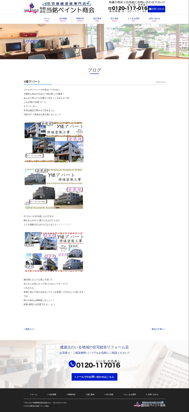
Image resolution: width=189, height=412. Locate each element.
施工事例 (97, 19)
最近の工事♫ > (158, 329)
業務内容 (80, 19)
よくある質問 (133, 19)
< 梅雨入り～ (30, 329)
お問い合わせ (154, 19)
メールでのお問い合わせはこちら (95, 376)
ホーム (47, 19)
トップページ (150, 42)
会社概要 (63, 19)
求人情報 (114, 19)
